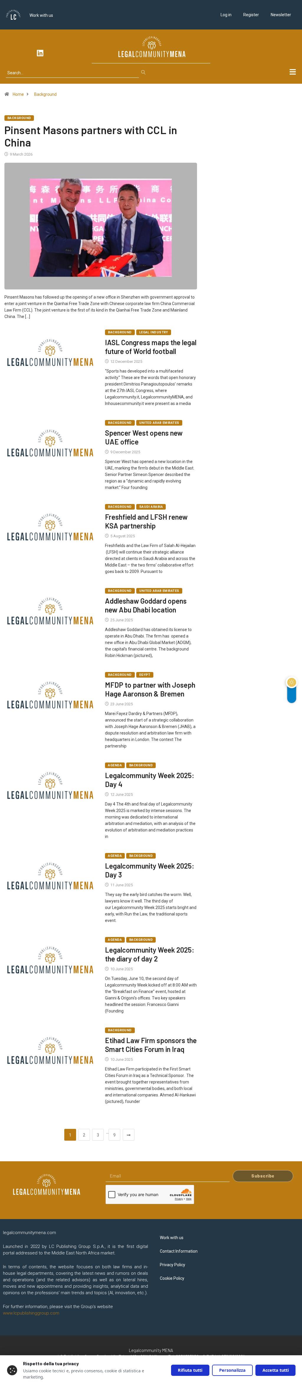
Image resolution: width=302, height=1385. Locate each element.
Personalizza (232, 1370)
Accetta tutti (275, 1370)
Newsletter (281, 14)
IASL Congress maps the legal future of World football (150, 346)
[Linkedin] (40, 52)
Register (251, 14)
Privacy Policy (172, 1264)
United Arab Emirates (159, 423)
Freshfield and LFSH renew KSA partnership (146, 521)
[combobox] (72, 73)
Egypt (144, 675)
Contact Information (179, 1251)
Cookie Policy (172, 1278)
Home (18, 94)
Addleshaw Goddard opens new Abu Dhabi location (146, 605)
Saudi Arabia (151, 507)
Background (45, 94)
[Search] (144, 73)
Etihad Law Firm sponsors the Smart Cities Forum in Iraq (151, 1044)
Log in (226, 14)
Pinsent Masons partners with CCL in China (90, 136)
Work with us (41, 15)
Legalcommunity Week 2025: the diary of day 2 (149, 954)
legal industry (153, 332)
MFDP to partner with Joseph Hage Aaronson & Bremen (150, 689)
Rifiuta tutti (190, 1370)
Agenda (115, 765)
